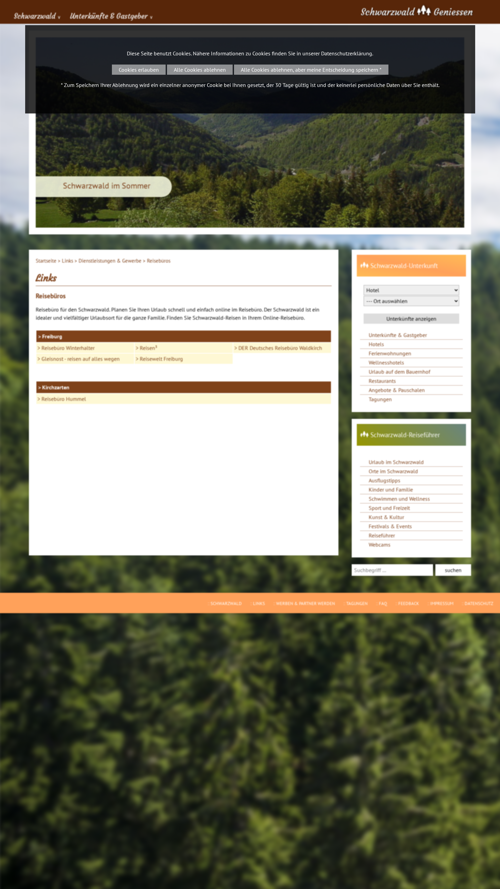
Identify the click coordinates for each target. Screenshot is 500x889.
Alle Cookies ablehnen (200, 69)
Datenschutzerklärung (346, 53)
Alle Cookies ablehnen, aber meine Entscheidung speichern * (311, 69)
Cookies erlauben (139, 69)
